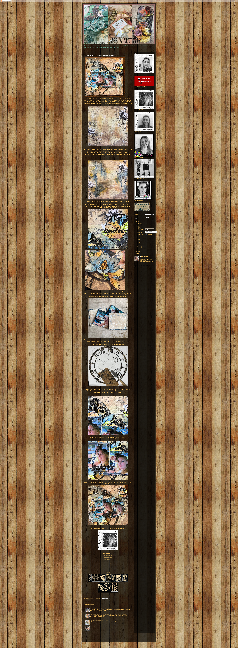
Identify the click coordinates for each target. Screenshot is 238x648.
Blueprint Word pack (108, 561)
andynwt (121, 638)
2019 (137, 250)
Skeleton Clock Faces (108, 557)
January (139, 247)
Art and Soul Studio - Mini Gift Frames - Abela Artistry (102, 608)
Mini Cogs (108, 572)
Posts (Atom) (92, 604)
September (139, 234)
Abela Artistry (144, 256)
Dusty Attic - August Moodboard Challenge (99, 620)
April (138, 242)
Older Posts (128, 602)
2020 (137, 221)
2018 (137, 251)
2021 (137, 220)
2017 (137, 253)
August (138, 236)
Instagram (136, 214)
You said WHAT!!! (93, 626)
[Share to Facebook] (105, 598)
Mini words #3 (108, 563)
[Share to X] (104, 598)
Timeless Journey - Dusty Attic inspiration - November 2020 (101, 55)
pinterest (136, 215)
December (139, 223)
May (138, 241)
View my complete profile (139, 267)
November (139, 224)
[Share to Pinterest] (107, 598)
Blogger (129, 638)
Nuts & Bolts (108, 568)
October (139, 232)
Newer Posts (87, 602)
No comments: (97, 598)
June (138, 239)
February (139, 246)
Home (108, 602)
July (138, 237)
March (138, 244)
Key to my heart (107, 565)
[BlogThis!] (103, 598)
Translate (150, 234)
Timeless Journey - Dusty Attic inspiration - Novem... (140, 228)
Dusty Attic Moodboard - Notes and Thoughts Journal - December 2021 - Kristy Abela (108, 614)
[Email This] (102, 598)
